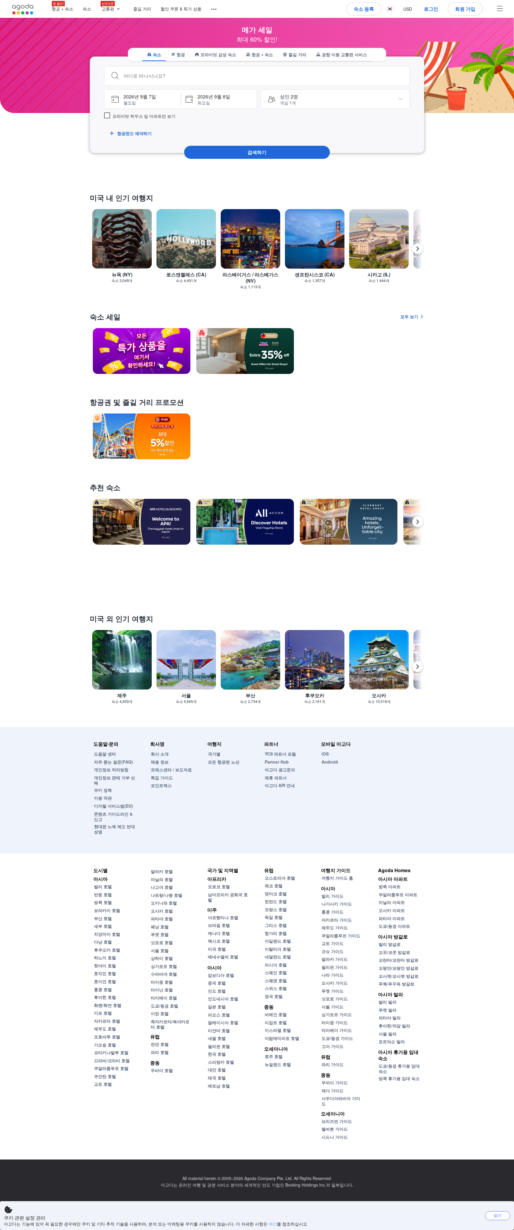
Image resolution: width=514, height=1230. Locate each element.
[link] (141, 351)
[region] (257, 251)
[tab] (154, 54)
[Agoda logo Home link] (23, 9)
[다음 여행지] (417, 248)
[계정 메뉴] (500, 9)
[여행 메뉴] (211, 9)
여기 (273, 1224)
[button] (112, 9)
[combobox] (264, 76)
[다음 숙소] (417, 521)
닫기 (498, 1215)
